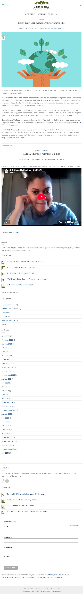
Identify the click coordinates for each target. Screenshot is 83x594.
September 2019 (8, 449)
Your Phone (7, 557)
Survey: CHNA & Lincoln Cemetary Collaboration (26, 262)
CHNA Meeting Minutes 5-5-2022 (20, 285)
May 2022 (5, 348)
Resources (39, 588)
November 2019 (8, 441)
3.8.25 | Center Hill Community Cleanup (22, 267)
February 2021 (7, 402)
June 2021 (6, 387)
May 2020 (5, 426)
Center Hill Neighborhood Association (50, 28)
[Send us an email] (7, 481)
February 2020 (7, 437)
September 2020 (8, 410)
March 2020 (6, 433)
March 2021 (6, 398)
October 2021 (7, 371)
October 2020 (7, 406)
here (17, 125)
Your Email (8, 537)
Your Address (8, 547)
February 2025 (7, 340)
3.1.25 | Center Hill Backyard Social (20, 273)
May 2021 (5, 391)
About (25, 588)
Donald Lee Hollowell (10, 309)
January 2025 (7, 344)
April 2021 (5, 394)
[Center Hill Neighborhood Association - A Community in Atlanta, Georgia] (41, 5)
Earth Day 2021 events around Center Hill (41, 22)
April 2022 (5, 352)
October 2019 (7, 445)
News (4, 324)
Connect (46, 588)
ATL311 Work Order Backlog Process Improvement (27, 279)
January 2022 (7, 363)
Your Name (7, 527)
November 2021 (8, 367)
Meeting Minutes (41, 151)
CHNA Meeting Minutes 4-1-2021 (41, 153)
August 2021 (6, 379)
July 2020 (5, 418)
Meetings (31, 588)
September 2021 (8, 375)
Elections (5, 313)
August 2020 (7, 414)
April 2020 (6, 430)
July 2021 (5, 383)
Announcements (8, 305)
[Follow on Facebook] (3, 481)
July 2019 (5, 453)
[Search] (80, 5)
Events (41, 19)
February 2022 (7, 359)
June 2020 (6, 422)
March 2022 (6, 356)
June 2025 (6, 336)
